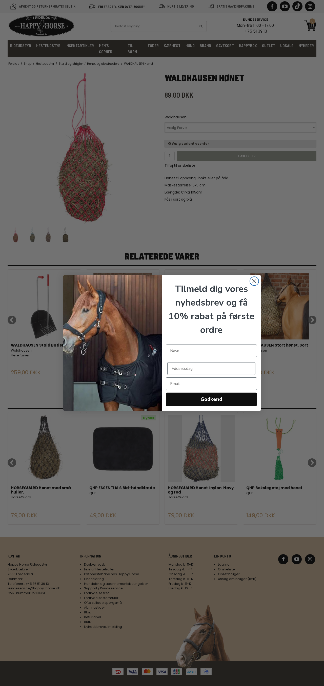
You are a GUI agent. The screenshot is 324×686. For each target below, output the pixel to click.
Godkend (211, 399)
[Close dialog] (254, 281)
